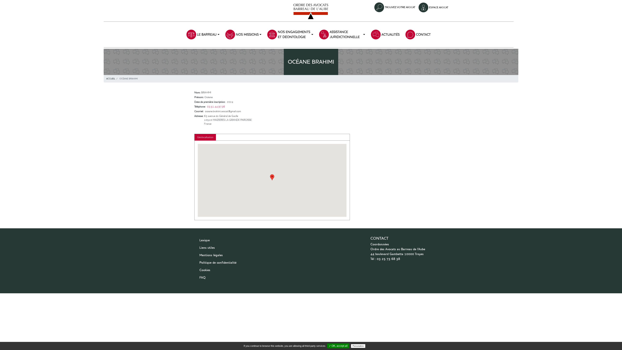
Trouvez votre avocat (400, 7)
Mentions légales (211, 255)
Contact (423, 35)
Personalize (358, 346)
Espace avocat (438, 7)
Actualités (390, 35)
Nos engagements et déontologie (294, 34)
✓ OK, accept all (338, 345)
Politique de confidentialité (217, 262)
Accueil (110, 78)
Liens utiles (207, 248)
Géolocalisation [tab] (205, 137)
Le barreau (207, 35)
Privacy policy (374, 346)
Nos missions (247, 35)
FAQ (202, 277)
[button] (272, 177)
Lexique (204, 240)
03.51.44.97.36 (216, 106)
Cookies (204, 270)
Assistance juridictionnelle (345, 34)
